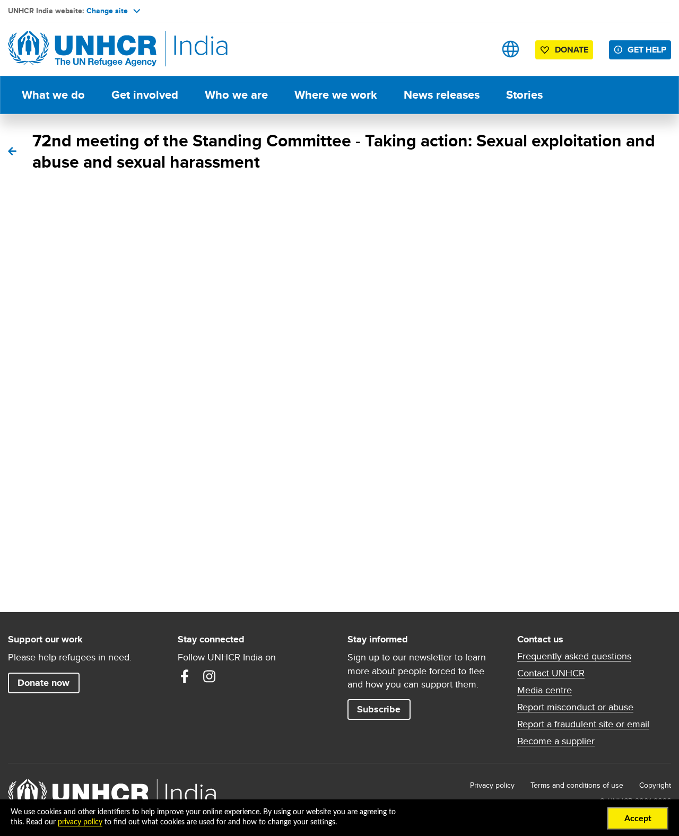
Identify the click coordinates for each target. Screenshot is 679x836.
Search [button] (477, 49)
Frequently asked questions (574, 656)
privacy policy (80, 822)
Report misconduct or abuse (575, 707)
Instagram (209, 676)
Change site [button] (107, 10)
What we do (53, 94)
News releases (442, 94)
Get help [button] (647, 49)
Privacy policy (492, 785)
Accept (637, 818)
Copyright (655, 785)
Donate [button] (571, 49)
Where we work (335, 94)
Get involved (144, 94)
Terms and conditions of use (576, 785)
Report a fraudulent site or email (583, 724)
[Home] (82, 49)
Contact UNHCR (551, 673)
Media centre (544, 690)
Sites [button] (510, 49)
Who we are (236, 94)
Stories (524, 94)
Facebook (184, 676)
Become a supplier (556, 741)
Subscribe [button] (379, 709)
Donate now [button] (43, 683)
